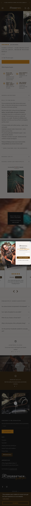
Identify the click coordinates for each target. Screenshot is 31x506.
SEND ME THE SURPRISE (23, 257)
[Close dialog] (30, 242)
